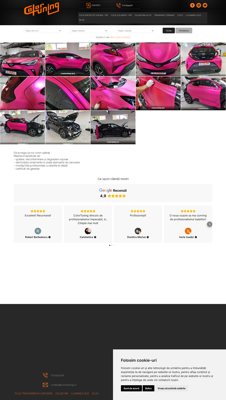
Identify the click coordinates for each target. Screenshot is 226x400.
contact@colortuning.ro (63, 385)
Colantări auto (143, 15)
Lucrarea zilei (193, 15)
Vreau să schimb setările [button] (171, 388)
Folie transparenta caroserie (33, 393)
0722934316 (57, 375)
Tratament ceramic (164, 15)
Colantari (61, 393)
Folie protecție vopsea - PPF (93, 15)
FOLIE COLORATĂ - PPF (121, 15)
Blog (81, 20)
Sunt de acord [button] (131, 388)
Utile (180, 15)
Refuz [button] (148, 388)
